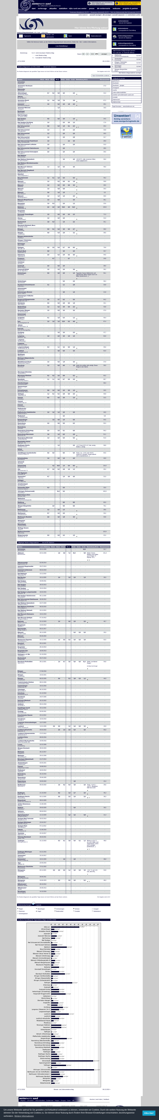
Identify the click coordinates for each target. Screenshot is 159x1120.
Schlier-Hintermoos (24, 804)
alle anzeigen (107, 15)
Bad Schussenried (24, 126)
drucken (92, 1099)
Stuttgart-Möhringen (24, 823)
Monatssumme (105, 79)
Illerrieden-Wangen (24, 311)
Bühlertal (22, 207)
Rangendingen (22, 420)
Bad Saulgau (22, 119)
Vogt (21, 863)
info (35, 32)
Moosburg (21, 366)
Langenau (22, 336)
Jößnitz (23, 325)
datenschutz (116, 102)
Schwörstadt (22, 466)
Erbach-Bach (22, 251)
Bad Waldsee (22, 156)
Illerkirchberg (22, 307)
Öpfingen (22, 394)
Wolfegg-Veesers (23, 528)
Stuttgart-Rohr (22, 826)
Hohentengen (22, 289)
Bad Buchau (22, 578)
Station (20, 79)
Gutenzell (21, 266)
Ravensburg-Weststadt (25, 438)
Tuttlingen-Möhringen (25, 852)
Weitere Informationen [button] (24, 1116)
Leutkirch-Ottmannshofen (26, 734)
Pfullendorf (23, 416)
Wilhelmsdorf (23, 884)
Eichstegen (21, 244)
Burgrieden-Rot (23, 651)
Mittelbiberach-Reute (24, 362)
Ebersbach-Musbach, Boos (26, 226)
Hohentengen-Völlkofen (25, 296)
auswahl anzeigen (95, 15)
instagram (116, 87)
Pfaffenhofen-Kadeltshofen (27, 412)
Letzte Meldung (45, 547)
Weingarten (21, 521)
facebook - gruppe (118, 85)
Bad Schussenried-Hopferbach (28, 141)
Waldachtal (25, 499)
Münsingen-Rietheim (24, 376)
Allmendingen (23, 93)
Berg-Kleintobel (23, 178)
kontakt (115, 97)
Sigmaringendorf (23, 815)
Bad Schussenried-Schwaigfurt (28, 152)
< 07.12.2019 (21, 61)
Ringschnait (24, 800)
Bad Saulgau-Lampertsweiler (27, 592)
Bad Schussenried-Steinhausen (28, 600)
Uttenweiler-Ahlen (23, 488)
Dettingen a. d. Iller (24, 655)
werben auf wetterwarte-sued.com (123, 95)
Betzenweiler (22, 629)
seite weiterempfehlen (119, 92)
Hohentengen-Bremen (25, 292)
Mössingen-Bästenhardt (25, 759)
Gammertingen (22, 686)
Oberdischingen (23, 383)
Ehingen (21, 229)
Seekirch (21, 808)
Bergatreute (21, 625)
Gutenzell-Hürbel (23, 270)
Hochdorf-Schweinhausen (26, 285)
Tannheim (23, 833)
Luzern (21, 745)
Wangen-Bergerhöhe (24, 506)
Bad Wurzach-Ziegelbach (26, 171)
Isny (23, 322)
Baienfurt (23, 174)
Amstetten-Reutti (23, 101)
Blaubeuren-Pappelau (25, 640)
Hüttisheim (21, 303)
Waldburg (22, 503)
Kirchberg (21, 333)
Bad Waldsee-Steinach (25, 611)
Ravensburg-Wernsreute (26, 435)
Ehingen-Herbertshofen (25, 237)
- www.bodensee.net (128, 106)
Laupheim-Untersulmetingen (27, 723)
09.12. (63, 79)
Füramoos (21, 259)
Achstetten (21, 82)
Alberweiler (21, 90)
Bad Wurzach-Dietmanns (26, 614)
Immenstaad (22, 314)
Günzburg (23, 693)
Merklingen (21, 355)
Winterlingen (22, 524)
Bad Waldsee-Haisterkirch (26, 159)
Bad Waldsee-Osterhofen (26, 607)
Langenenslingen (23, 347)
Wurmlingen (22, 892)
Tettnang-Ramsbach (24, 837)
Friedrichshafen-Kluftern (26, 682)
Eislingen (21, 248)
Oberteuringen (22, 387)
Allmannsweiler (23, 563)
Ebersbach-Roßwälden (25, 662)
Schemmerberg (23, 458)
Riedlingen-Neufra (24, 446)
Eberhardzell (22, 222)
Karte (70, 36)
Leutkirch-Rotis (23, 737)
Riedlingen (21, 793)
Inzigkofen (21, 318)
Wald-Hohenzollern (24, 495)
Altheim (22, 97)
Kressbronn (21, 719)
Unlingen (22, 480)
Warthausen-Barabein (25, 517)
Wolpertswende (23, 535)
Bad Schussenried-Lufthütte (27, 145)
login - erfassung (43, 32)
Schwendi (21, 462)
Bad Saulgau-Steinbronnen (26, 596)
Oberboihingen (23, 763)
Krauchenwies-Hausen (25, 715)
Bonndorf (21, 644)
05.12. (42, 79)
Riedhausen (21, 785)
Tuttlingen (23, 841)
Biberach (22, 182)
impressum (116, 99)
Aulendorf (23, 104)
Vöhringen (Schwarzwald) (26, 491)
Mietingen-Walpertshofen (26, 358)
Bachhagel (21, 112)
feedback (106, 1099)
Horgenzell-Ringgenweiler (26, 300)
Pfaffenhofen (22, 409)
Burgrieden (21, 211)
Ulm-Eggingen (22, 473)
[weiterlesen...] (84, 276)
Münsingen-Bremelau (25, 372)
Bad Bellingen (22, 574)
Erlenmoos (21, 255)
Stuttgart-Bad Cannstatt (25, 819)
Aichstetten (21, 549)
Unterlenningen (23, 484)
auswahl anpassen (118, 15)
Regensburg (22, 781)
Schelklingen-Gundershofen (27, 453)
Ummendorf (21, 477)
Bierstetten (21, 204)
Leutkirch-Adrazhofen (25, 730)
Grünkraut (21, 262)
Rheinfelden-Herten (24, 442)
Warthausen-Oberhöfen (25, 867)
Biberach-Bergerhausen (25, 200)
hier (81, 42)
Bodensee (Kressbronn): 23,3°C (79, 12)
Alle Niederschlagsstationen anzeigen (130, 73)
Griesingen (22, 690)
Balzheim (22, 622)
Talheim (22, 830)
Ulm (23, 469)
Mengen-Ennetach (24, 748)
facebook (116, 83)
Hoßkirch (21, 704)
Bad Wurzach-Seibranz (25, 167)
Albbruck (21, 553)
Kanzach (24, 329)
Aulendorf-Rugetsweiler (25, 567)
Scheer (20, 449)
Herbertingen (22, 273)
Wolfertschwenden (24, 532)
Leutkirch (23, 351)
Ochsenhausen (23, 391)
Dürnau (22, 218)
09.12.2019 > (106, 61)
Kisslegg (22, 712)
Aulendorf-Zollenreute (25, 570)
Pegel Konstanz (116, 106)
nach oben (99, 1099)
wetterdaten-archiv (134, 15)
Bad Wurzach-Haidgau (25, 618)
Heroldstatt (21, 697)
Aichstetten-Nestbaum (25, 86)
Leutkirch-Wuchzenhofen (26, 741)
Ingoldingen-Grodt (24, 708)
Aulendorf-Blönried (24, 108)
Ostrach (20, 398)
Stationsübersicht (96, 36)
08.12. (58, 79)
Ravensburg (22, 423)
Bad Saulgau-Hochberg (25, 123)
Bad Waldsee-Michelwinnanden (28, 163)
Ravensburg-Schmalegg (25, 431)
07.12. (52, 79)
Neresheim (23, 379)
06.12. (47, 79)
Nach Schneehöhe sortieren (100, 75)
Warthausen (23, 510)
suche (115, 90)
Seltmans (21, 812)
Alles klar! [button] (149, 1113)
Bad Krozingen (22, 115)
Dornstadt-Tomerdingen (25, 215)
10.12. (68, 79)
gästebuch (116, 80)
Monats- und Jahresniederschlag (64, 1089)
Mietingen (21, 752)
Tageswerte (27, 36)
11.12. (73, 79)
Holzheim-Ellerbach (24, 701)
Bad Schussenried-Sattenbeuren (28, 148)
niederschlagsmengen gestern (126, 50)
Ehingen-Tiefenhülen (24, 240)
